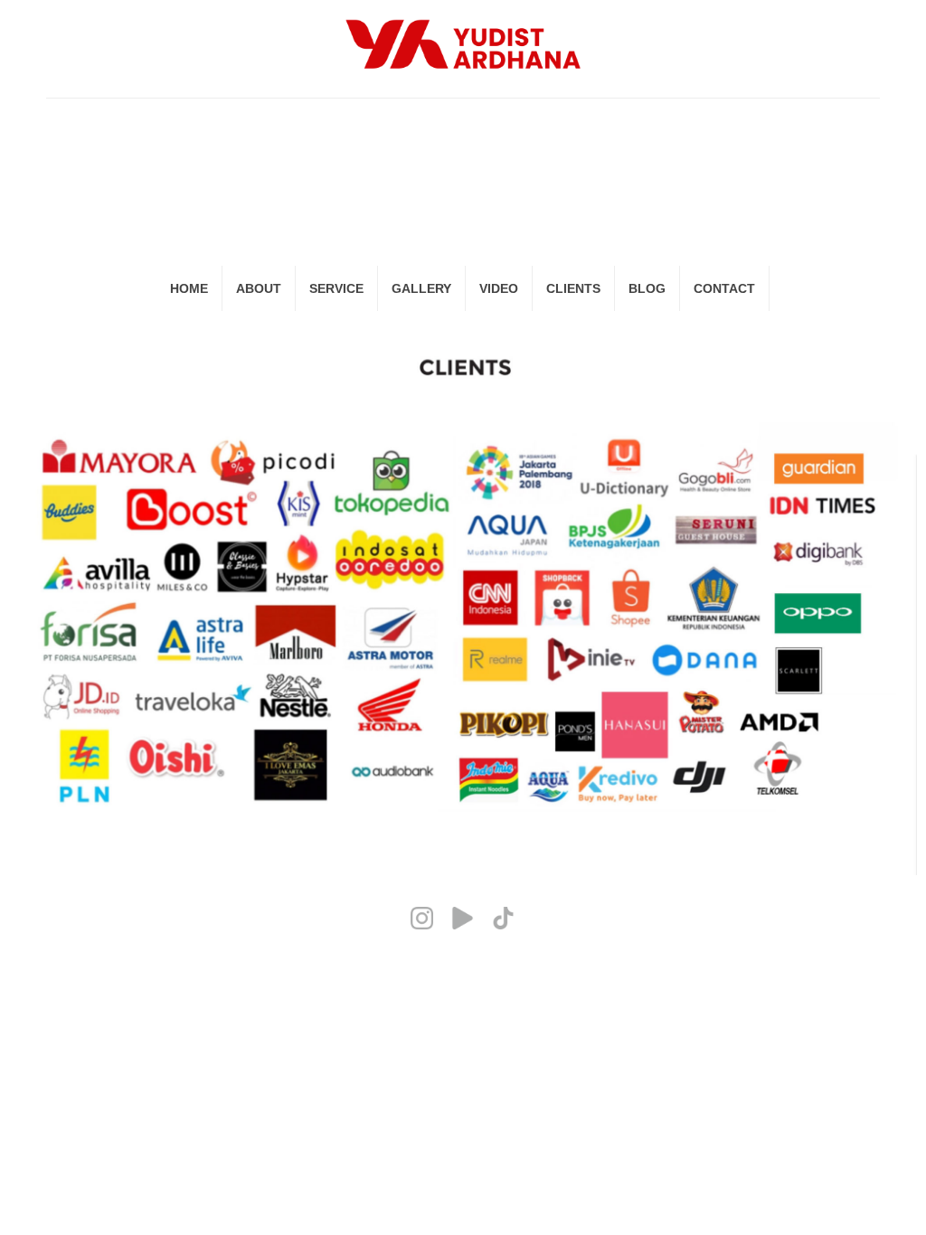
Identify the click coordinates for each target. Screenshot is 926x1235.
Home (189, 288)
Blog (647, 288)
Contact (724, 288)
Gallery (421, 288)
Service (336, 288)
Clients (573, 288)
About (258, 288)
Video (498, 288)
